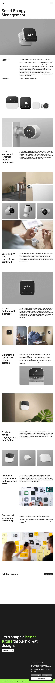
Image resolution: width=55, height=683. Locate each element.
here (36, 78)
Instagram (17, 681)
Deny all (46, 675)
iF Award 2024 (6, 78)
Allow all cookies (41, 678)
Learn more (33, 671)
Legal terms (23, 681)
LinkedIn (11, 681)
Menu (51, 2)
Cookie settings (35, 675)
